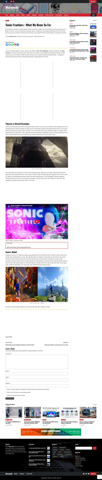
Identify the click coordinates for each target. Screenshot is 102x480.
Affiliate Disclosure (80, 458)
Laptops (71, 23)
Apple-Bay (63, 419)
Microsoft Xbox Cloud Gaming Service (19, 247)
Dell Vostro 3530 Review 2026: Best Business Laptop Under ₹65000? (79, 34)
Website (8, 383)
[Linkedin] (18, 44)
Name (8, 371)
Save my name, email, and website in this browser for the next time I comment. (28, 389)
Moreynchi (12, 7)
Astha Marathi (62, 447)
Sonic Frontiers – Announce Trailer (14, 240)
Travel (61, 456)
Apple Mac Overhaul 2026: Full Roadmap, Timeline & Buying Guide (69, 422)
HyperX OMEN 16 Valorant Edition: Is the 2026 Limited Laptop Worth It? (79, 42)
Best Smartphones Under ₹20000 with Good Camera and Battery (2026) (32, 422)
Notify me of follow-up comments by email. (19, 392)
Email (7, 377)
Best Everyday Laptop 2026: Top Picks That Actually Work (78, 25)
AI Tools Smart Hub (80, 460)
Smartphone (60, 454)
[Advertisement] (37, 192)
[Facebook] (7, 44)
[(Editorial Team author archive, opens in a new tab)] (7, 37)
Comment (9, 353)
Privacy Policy (79, 466)
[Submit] (94, 448)
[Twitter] (9, 44)
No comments (29, 36)
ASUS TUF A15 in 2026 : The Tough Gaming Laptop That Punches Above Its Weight (78, 58)
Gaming (7, 20)
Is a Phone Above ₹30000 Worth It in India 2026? (13, 422)
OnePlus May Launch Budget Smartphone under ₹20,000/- (20, 345)
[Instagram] (15, 44)
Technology (55, 456)
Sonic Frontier (39, 168)
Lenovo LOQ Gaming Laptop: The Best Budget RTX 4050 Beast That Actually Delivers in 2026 (79, 50)
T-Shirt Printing (68, 454)
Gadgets (68, 449)
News (54, 454)
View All (94, 20)
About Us (77, 456)
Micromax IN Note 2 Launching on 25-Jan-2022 (56, 345)
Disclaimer (78, 464)
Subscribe (93, 473)
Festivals (62, 449)
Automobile (55, 449)
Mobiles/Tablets (9, 419)
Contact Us (78, 462)
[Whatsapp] (12, 44)
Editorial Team (13, 36)
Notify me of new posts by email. (16, 395)
